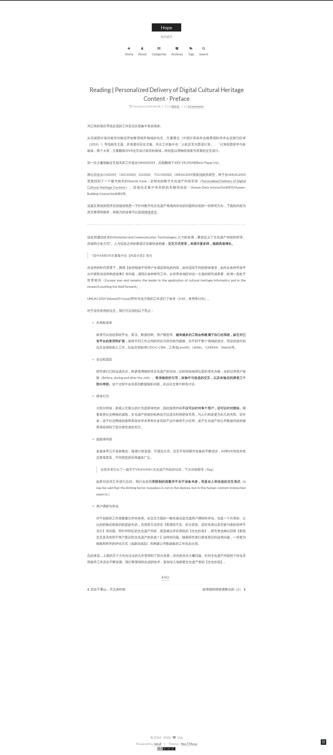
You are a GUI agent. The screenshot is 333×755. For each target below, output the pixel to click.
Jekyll (157, 744)
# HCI (165, 577)
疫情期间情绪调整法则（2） (222, 589)
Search (203, 54)
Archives (177, 54)
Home (129, 54)
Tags (191, 54)
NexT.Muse (189, 744)
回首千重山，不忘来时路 (108, 589)
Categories (159, 54)
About (142, 54)
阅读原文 (150, 212)
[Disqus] (166, 662)
